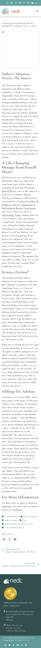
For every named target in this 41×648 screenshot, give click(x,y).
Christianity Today (11, 215)
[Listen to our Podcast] (28, 3)
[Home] (11, 11)
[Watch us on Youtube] (20, 3)
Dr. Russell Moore (12, 516)
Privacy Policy (9, 640)
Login (36, 3)
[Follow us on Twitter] (12, 3)
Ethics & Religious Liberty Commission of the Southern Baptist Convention (20, 205)
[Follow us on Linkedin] (7, 3)
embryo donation (12, 520)
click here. (7, 506)
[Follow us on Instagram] (24, 3)
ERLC (24, 520)
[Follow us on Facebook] (16, 3)
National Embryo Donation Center (19, 524)
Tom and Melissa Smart (14, 527)
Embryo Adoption (30, 516)
